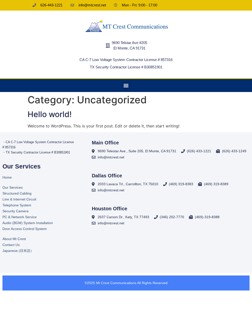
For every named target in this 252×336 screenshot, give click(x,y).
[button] (126, 85)
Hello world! (50, 114)
